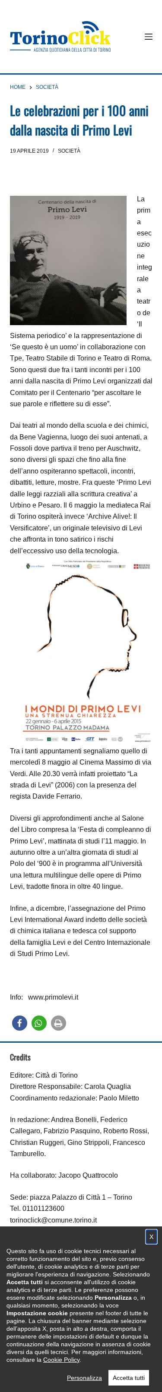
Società (69, 151)
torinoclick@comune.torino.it (53, 1220)
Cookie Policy (61, 1359)
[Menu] (148, 37)
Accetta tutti (129, 1377)
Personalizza (84, 1377)
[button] (19, 1023)
